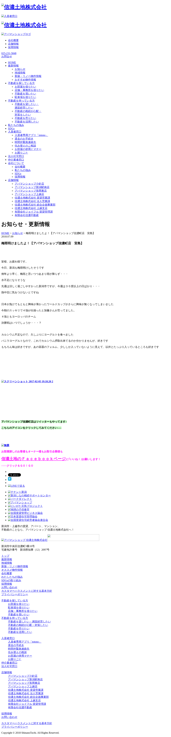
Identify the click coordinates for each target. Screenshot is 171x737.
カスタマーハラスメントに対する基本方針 (26, 590)
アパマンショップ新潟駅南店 (32, 187)
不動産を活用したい (27, 121)
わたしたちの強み (12, 576)
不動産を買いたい (25, 93)
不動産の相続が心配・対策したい (28, 625)
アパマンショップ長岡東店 (31, 190)
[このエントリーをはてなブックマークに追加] (9, 479)
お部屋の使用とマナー (28, 149)
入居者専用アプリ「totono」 (31, 135)
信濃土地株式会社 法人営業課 (32, 201)
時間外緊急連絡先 (25, 142)
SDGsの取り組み (11, 580)
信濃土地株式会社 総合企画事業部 (35, 204)
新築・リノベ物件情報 (28, 76)
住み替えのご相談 (25, 145)
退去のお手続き (24, 138)
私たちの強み (23, 170)
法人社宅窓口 (9, 666)
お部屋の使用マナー (20, 655)
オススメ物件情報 (12, 569)
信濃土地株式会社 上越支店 (31, 208)
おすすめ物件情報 (25, 79)
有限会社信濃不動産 (27, 215)
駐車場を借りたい (25, 97)
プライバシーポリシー (14, 594)
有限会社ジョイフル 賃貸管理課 (34, 211)
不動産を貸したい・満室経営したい (29, 621)
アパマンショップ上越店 (29, 194)
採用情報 (13, 47)
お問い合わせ (9, 587)
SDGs (18, 173)
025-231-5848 (8, 53)
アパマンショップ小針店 (29, 183)
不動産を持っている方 (14, 618)
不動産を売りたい (25, 118)
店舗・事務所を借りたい (29, 90)
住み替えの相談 (17, 652)
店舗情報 (13, 43)
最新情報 (6, 559)
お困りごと (21, 152)
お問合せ (6, 56)
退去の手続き (16, 645)
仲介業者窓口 (9, 662)
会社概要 (13, 40)
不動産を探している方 (14, 600)
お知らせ (20, 69)
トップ (5, 555)
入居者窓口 (8, 638)
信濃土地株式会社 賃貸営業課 (32, 197)
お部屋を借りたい (25, 86)
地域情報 (20, 72)
